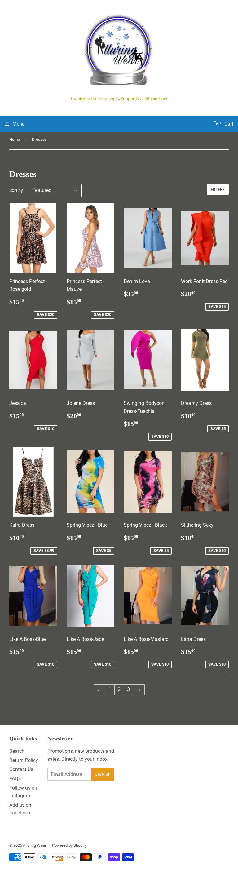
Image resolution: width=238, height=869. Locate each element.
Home (14, 139)
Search (16, 751)
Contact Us (21, 769)
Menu (18, 124)
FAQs (15, 779)
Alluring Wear (34, 845)
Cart (228, 124)
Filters (218, 189)
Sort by (16, 190)
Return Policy (23, 760)
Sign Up (102, 774)
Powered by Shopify (69, 845)
